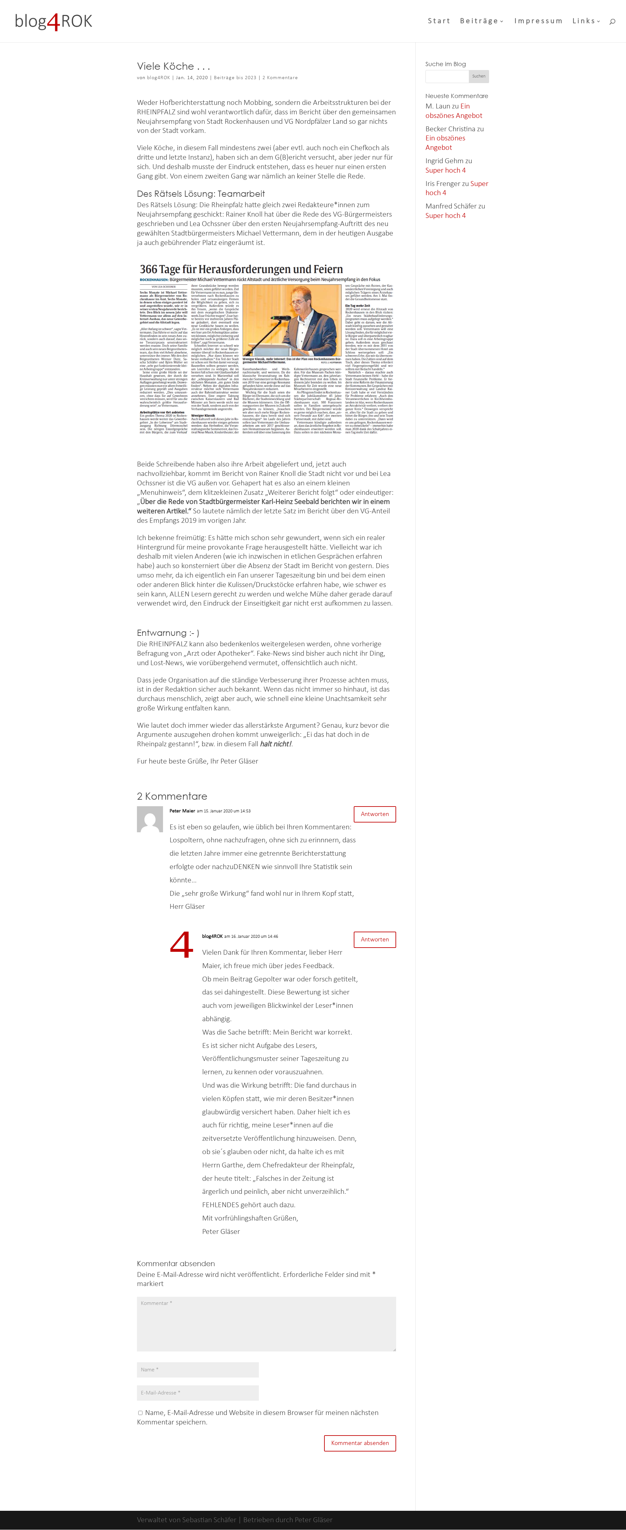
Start (439, 22)
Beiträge (479, 22)
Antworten (375, 814)
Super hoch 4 (445, 171)
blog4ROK (158, 77)
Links (584, 22)
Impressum (539, 22)
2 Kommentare (280, 77)
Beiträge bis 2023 (235, 77)
